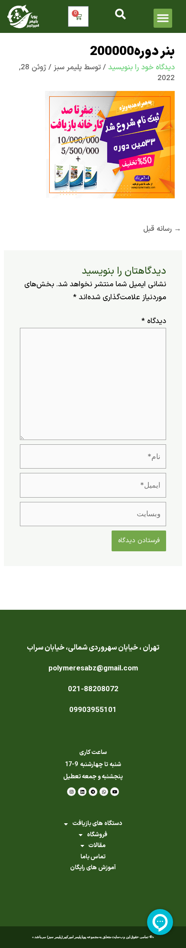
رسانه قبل (162, 229)
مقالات (97, 845)
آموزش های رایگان (92, 867)
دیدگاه (153, 321)
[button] (163, 18)
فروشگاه (97, 834)
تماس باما (93, 856)
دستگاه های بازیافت (97, 823)
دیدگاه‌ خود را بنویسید (141, 67)
